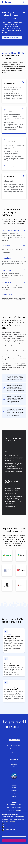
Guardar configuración (14, 835)
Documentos (6, 270)
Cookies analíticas (10, 827)
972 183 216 (14, 749)
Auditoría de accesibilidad (13, 230)
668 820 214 (15, 752)
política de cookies (10, 821)
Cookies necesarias (10, 824)
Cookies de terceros (10, 829)
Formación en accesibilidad (14, 810)
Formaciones (7, 258)
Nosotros (14, 787)
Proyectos (14, 790)
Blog (14, 793)
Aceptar (13, 841)
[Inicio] (6, 2)
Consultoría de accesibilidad (14, 807)
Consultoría (7, 246)
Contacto (14, 796)
